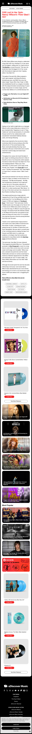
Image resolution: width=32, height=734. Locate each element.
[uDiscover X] (7, 690)
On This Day (21, 289)
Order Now (9, 330)
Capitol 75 (23, 283)
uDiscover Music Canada (16, 712)
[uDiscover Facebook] (4, 690)
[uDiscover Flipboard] (21, 690)
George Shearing (20, 286)
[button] (16, 316)
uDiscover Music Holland (16, 716)
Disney (16, 701)
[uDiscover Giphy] (27, 690)
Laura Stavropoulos (7, 26)
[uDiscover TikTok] (13, 690)
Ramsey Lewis (8, 292)
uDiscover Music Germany (16, 714)
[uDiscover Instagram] (10, 690)
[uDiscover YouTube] (16, 690)
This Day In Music (16, 699)
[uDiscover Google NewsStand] (24, 690)
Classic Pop (10, 286)
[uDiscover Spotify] (18, 690)
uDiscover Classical (16, 703)
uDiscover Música (16, 709)
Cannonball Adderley (11, 283)
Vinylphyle (16, 696)
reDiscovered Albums (21, 292)
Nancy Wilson (11, 289)
